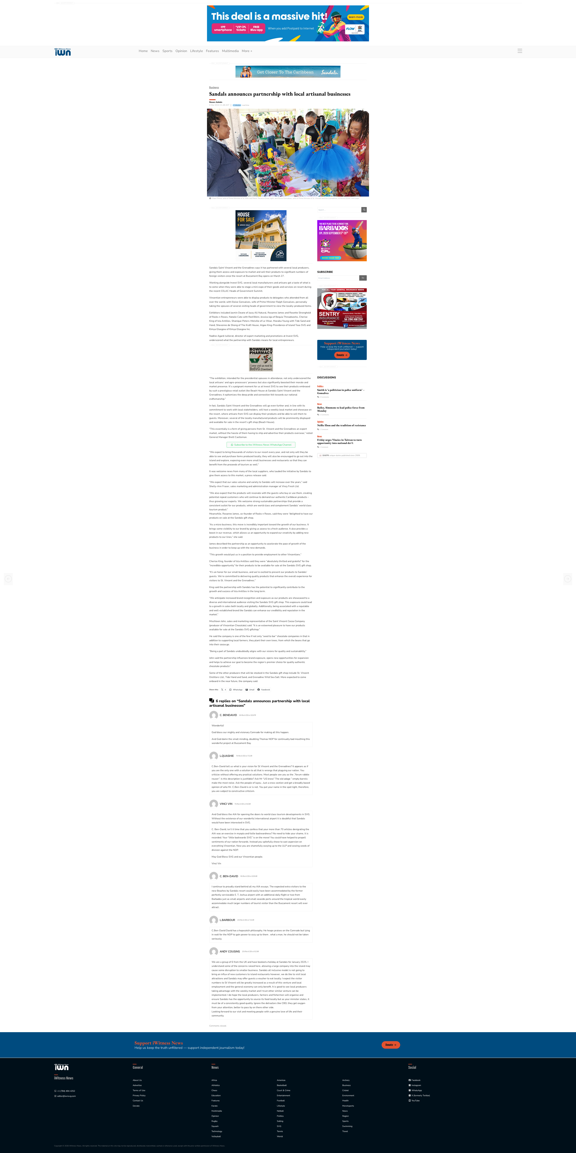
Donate (340, 355)
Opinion (181, 51)
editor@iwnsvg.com (66, 1096)
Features (212, 51)
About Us (137, 1080)
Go (363, 278)
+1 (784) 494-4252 (66, 1091)
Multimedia (230, 51)
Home (143, 51)
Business (214, 87)
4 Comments (324, 397)
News (155, 51)
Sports (167, 51)
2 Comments (324, 415)
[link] (62, 52)
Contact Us (138, 1100)
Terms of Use (139, 1090)
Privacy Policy (139, 1095)
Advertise (137, 1085)
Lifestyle (196, 51)
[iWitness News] (61, 1066)
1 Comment (324, 429)
